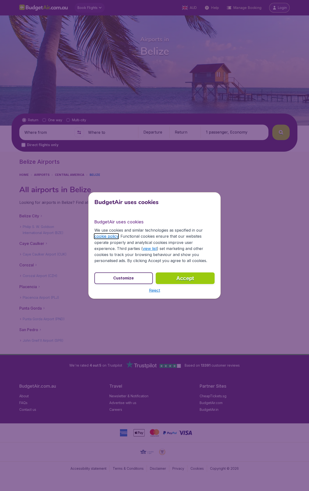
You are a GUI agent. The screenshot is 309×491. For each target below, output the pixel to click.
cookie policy (106, 236)
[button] (154, 290)
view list (150, 248)
